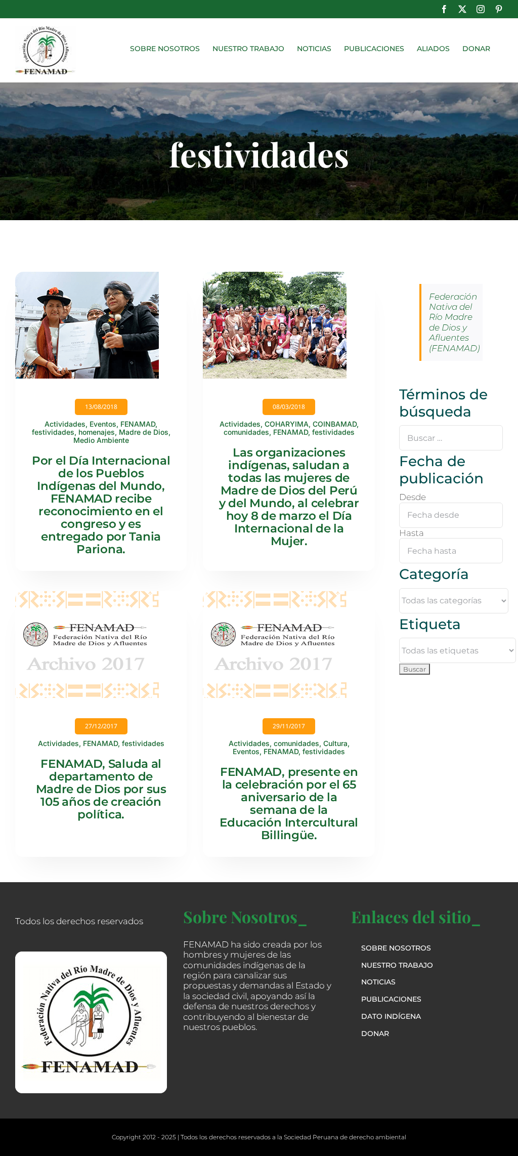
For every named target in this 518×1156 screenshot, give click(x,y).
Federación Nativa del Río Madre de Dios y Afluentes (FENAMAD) (454, 322)
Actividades (65, 424)
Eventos (103, 424)
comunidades (246, 432)
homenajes (96, 432)
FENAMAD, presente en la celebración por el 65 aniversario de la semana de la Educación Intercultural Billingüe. (289, 803)
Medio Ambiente (101, 440)
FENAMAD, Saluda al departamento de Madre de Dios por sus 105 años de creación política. (101, 789)
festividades (53, 432)
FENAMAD (137, 424)
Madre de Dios (143, 432)
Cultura (335, 743)
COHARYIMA (287, 424)
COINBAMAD (335, 424)
